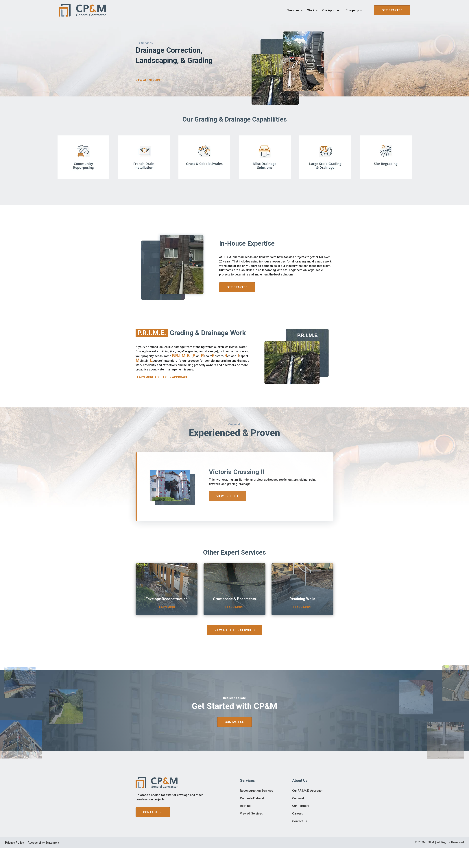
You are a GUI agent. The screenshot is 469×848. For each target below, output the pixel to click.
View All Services (251, 813)
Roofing (245, 806)
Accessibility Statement (43, 842)
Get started (237, 287)
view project (227, 496)
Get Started (392, 10)
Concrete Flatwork (252, 798)
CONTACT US (234, 722)
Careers (297, 813)
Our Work (298, 798)
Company (352, 10)
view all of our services (235, 630)
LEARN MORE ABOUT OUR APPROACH (162, 377)
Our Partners (300, 806)
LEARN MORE (167, 607)
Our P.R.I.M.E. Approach (307, 790)
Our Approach (331, 10)
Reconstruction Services (256, 790)
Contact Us (299, 821)
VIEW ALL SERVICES (149, 80)
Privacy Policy (14, 842)
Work (311, 10)
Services (293, 10)
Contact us (153, 812)
